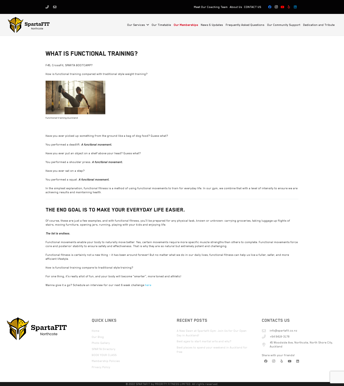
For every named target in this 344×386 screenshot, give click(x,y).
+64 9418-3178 (279, 336)
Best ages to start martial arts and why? (204, 341)
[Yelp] (289, 7)
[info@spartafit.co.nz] (266, 331)
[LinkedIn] (295, 7)
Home (95, 330)
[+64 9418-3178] (266, 336)
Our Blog (98, 336)
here (147, 285)
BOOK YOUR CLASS (104, 355)
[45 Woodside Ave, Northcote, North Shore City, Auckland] (266, 344)
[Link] (47, 7)
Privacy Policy (101, 367)
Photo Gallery (101, 342)
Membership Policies (106, 361)
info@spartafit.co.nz (283, 330)
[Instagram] (276, 7)
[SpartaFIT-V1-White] (29, 25)
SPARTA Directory (103, 349)
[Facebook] (270, 7)
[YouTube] (282, 7)
